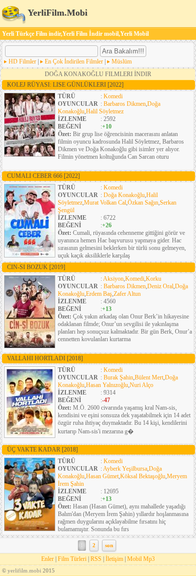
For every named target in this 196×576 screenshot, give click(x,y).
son (109, 545)
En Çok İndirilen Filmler (74, 61)
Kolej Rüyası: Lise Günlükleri (65, 84)
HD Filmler (22, 61)
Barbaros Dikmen (125, 103)
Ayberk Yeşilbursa (125, 468)
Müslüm (122, 61)
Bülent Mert (149, 377)
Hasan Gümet (102, 476)
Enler (47, 558)
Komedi (113, 96)
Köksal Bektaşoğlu (142, 476)
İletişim (114, 558)
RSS (96, 558)
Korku (153, 278)
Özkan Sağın (143, 202)
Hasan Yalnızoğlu (107, 385)
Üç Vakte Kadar (42, 449)
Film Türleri (72, 558)
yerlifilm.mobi (24, 570)
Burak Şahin (118, 377)
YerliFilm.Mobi (56, 13)
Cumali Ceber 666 (43, 175)
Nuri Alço (141, 385)
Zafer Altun (127, 293)
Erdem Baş (99, 293)
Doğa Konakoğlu (124, 195)
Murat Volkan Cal (105, 202)
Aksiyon (113, 278)
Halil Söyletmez (105, 111)
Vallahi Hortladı (45, 358)
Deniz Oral (160, 286)
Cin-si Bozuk (36, 267)
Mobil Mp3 (141, 558)
